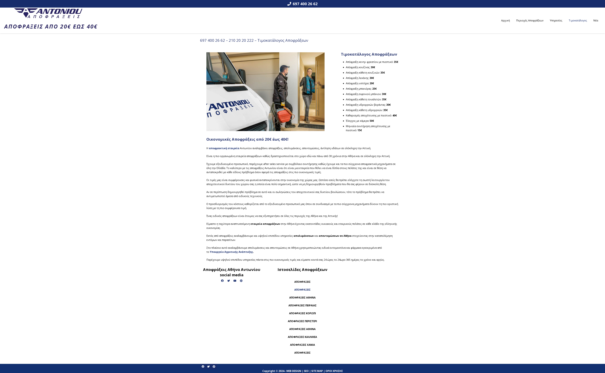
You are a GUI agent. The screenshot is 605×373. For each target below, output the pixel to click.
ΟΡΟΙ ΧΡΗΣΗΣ (334, 362)
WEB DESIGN (294, 362)
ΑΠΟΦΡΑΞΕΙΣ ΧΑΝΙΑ (302, 345)
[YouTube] (235, 281)
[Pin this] (214, 366)
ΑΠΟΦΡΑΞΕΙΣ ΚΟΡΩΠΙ (302, 313)
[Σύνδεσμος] (51, 20)
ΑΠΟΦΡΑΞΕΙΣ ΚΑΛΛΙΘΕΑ (302, 337)
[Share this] (203, 366)
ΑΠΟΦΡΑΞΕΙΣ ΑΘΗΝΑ (302, 297)
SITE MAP (317, 362)
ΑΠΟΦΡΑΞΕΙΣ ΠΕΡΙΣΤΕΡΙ (302, 321)
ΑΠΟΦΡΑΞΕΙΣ (302, 282)
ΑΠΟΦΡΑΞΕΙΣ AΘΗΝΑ (302, 329)
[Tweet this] (208, 366)
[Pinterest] (241, 281)
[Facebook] (222, 281)
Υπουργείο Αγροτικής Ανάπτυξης (231, 252)
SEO (306, 362)
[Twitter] (228, 281)
